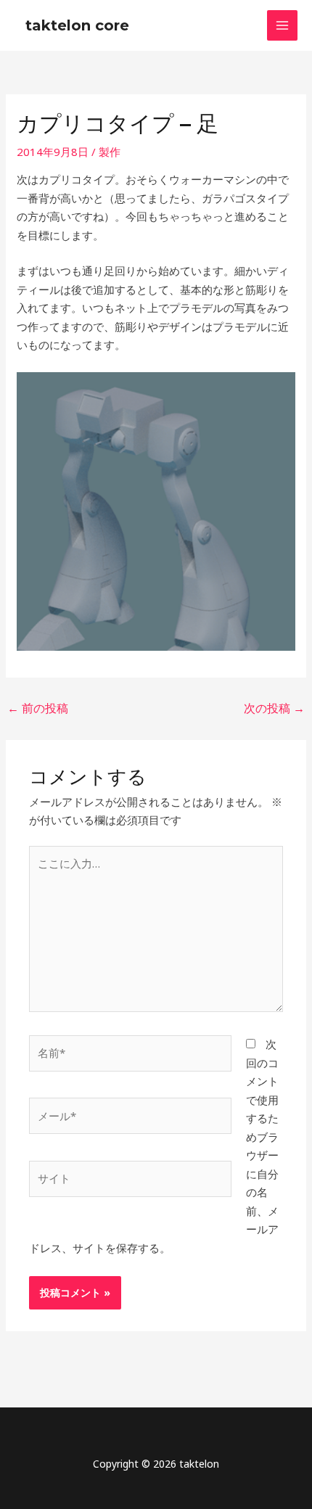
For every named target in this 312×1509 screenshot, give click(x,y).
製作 (109, 151)
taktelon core (77, 25)
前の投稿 (37, 708)
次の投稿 (274, 708)
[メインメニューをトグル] (282, 25)
